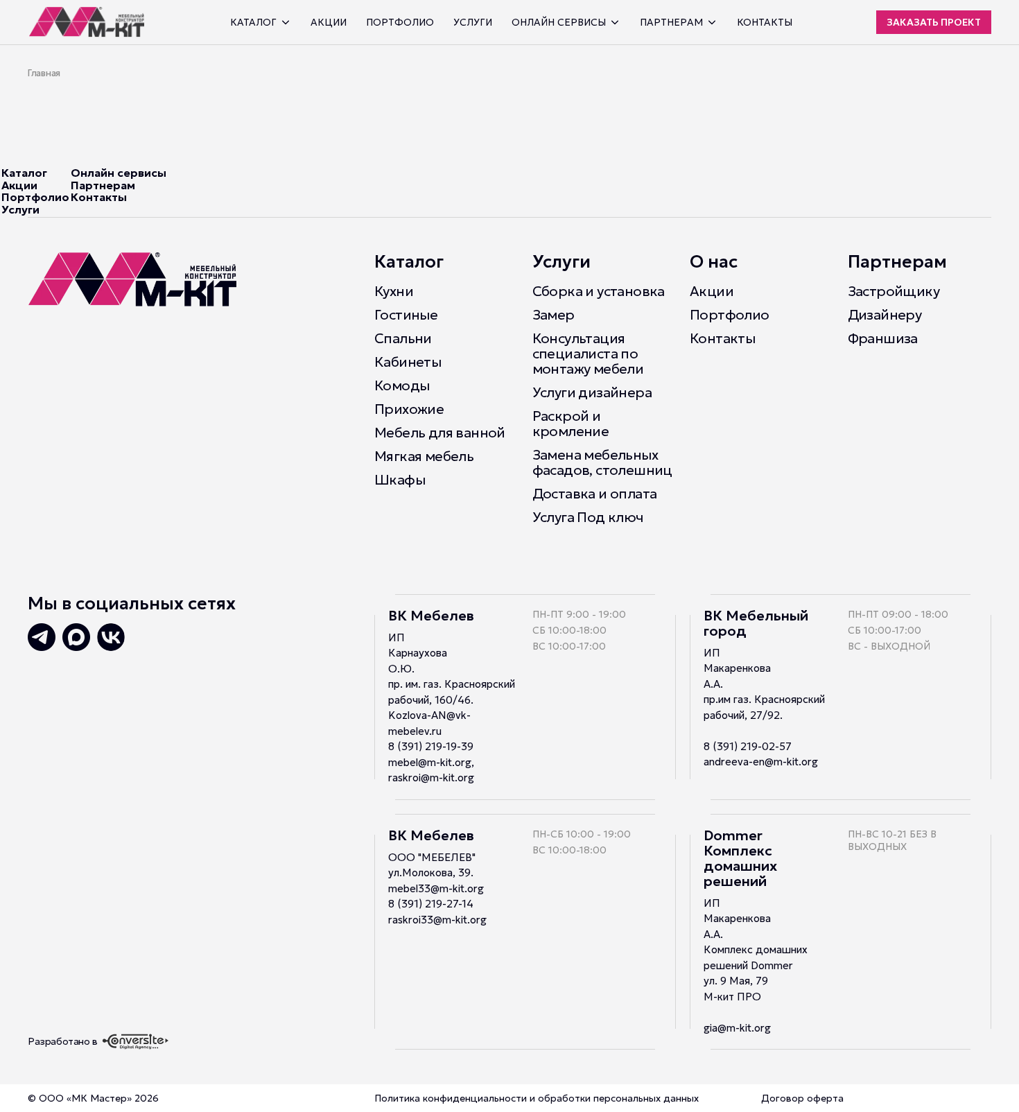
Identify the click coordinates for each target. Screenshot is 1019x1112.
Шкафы (399, 479)
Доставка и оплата (594, 493)
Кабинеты (407, 362)
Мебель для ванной (439, 432)
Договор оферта (802, 1098)
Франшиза (883, 338)
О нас (714, 261)
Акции (329, 22)
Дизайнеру (885, 314)
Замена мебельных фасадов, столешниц (602, 462)
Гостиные (405, 314)
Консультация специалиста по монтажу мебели (588, 353)
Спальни (403, 338)
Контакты (764, 22)
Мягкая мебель (423, 456)
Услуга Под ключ (587, 517)
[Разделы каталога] (285, 22)
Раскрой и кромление (570, 423)
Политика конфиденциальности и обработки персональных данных (536, 1098)
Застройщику (893, 291)
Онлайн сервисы (118, 173)
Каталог (253, 22)
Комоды (401, 385)
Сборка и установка (598, 291)
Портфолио (400, 22)
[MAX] (76, 637)
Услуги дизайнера (592, 392)
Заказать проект (934, 22)
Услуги (472, 22)
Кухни (393, 291)
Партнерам (103, 185)
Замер (553, 314)
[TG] (41, 637)
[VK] (111, 637)
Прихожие (409, 409)
